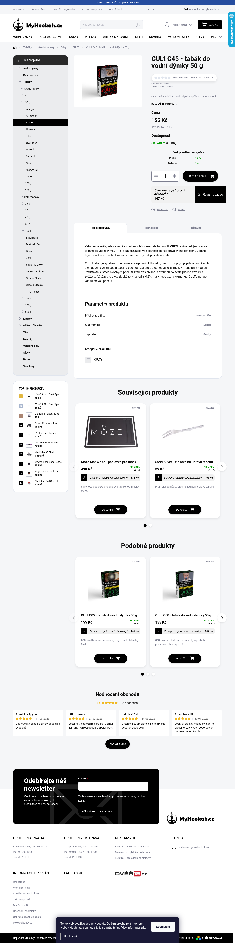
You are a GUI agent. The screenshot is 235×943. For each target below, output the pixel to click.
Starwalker (32, 169)
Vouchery (28, 366)
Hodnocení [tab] (151, 228)
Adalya (30, 109)
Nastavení (70, 936)
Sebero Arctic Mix (36, 271)
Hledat (138, 24)
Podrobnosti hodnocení (202, 77)
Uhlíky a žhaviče (32, 325)
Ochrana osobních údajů (27, 916)
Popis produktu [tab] (100, 228)
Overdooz (31, 142)
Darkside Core (34, 244)
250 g (28, 190)
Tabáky (27, 81)
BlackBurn (32, 237)
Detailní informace (162, 104)
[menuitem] (24, 36)
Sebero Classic (34, 284)
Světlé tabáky (31, 88)
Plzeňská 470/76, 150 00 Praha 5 (30, 846)
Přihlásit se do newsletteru (97, 811)
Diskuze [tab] (196, 228)
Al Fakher (31, 115)
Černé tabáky (31, 197)
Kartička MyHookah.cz (66, 9)
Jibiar (29, 136)
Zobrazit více (117, 744)
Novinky (28, 339)
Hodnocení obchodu (117, 694)
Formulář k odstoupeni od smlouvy (133, 858)
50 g (27, 102)
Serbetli (30, 156)
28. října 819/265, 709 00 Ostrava (81, 846)
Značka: (162, 87)
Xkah (26, 332)
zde (143, 927)
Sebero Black (33, 278)
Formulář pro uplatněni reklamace (132, 852)
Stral (28, 163)
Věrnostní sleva (39, 9)
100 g (28, 230)
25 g (27, 203)
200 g (28, 183)
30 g (27, 210)
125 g (28, 298)
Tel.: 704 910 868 (73, 857)
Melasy (27, 318)
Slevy (26, 352)
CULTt (29, 122)
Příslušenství (31, 75)
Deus (29, 251)
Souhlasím (163, 926)
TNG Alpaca (33, 291)
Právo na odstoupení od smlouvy (132, 846)
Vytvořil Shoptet (185, 937)
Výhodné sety (31, 345)
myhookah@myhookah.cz (194, 847)
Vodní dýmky (30, 68)
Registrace (19, 9)
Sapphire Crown (35, 264)
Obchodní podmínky (24, 911)
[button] (145, 525)
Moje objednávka (22, 922)
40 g (27, 95)
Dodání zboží (115, 9)
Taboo (29, 176)
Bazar (26, 359)
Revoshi (30, 149)
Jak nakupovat (93, 9)
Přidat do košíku (197, 176)
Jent (28, 257)
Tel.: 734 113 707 (21, 857)
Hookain (31, 129)
